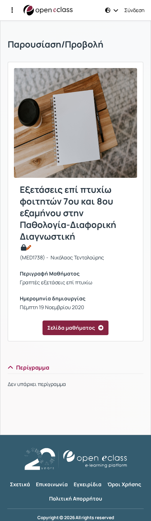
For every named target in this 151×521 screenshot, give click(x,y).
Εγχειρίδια (88, 484)
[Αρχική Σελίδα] (48, 10)
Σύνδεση (134, 10)
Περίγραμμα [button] (32, 367)
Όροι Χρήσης (124, 484)
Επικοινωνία (52, 484)
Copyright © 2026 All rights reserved (75, 518)
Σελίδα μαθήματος (71, 327)
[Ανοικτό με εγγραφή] (25, 247)
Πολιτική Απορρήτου (75, 498)
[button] (12, 10)
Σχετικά (20, 484)
